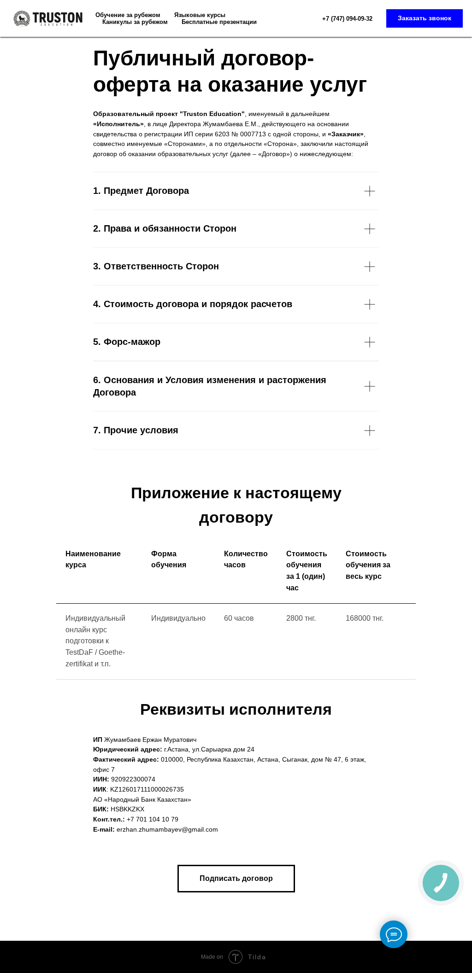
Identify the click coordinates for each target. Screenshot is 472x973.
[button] (424, 18)
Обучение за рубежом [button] (127, 15)
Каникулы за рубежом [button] (135, 21)
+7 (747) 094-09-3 (345, 18)
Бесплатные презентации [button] (219, 21)
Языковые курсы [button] (199, 15)
